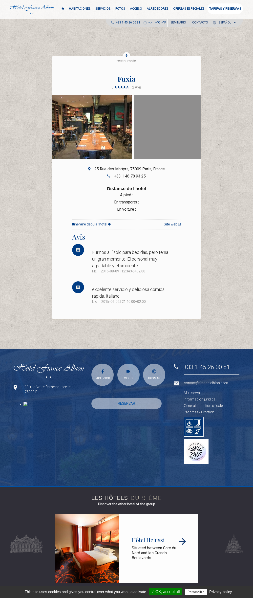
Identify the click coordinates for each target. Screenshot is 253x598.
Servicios (103, 8)
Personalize (196, 592)
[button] (225, 22)
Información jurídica (199, 399)
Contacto (200, 22)
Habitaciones (80, 8)
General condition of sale (203, 406)
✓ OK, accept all (165, 592)
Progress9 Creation (199, 412)
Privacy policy (220, 592)
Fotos (120, 8)
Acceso (136, 8)
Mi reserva (192, 393)
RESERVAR (126, 403)
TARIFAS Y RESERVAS (225, 8)
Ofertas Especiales (189, 8)
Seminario (178, 22)
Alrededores (158, 8)
